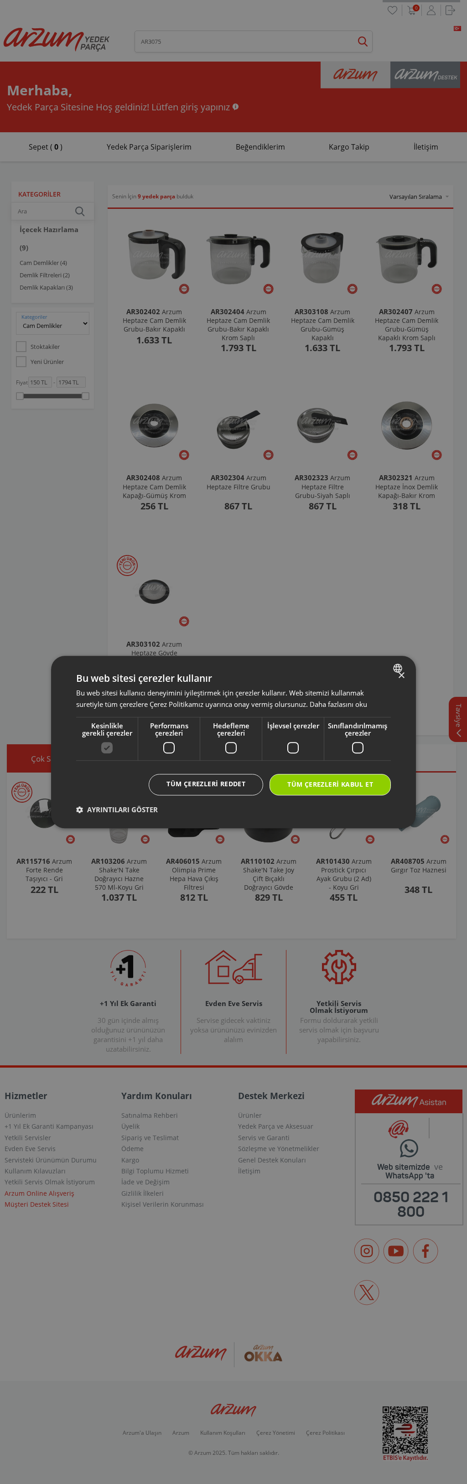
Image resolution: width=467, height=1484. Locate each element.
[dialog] (233, 742)
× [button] (401, 675)
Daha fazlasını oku (338, 704)
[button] (117, 809)
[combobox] (399, 668)
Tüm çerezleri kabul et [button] (330, 784)
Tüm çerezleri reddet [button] (205, 783)
